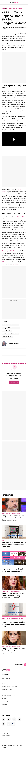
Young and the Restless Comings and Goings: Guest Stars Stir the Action (13, 624)
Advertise (4, 704)
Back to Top (19, 664)
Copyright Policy (5, 738)
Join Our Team (6, 701)
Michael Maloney (8, 27)
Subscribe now (14, 382)
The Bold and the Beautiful (9, 687)
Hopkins (19, 119)
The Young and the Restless (10, 251)
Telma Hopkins (6, 331)
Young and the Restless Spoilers (11, 513)
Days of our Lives (6, 678)
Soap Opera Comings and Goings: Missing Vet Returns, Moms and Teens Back (14, 544)
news (3, 540)
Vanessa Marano (7, 336)
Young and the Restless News (10, 328)
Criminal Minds (21, 217)
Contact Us (5, 710)
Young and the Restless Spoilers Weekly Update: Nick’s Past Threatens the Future (13, 518)
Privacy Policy (5, 733)
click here (16, 264)
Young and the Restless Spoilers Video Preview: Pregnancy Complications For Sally (13, 596)
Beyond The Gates (7, 689)
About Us (4, 698)
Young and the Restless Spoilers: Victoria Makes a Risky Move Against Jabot (13, 651)
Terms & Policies (6, 707)
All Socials (11, 724)
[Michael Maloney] (5, 343)
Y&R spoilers (5, 262)
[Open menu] (2, 2)
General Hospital (6, 681)
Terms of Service (6, 735)
